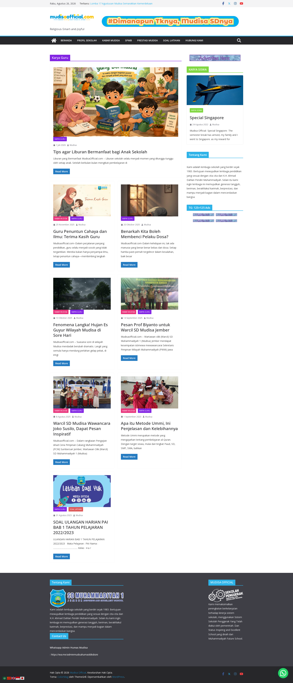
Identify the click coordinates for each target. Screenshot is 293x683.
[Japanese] (22, 678)
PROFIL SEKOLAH (87, 40)
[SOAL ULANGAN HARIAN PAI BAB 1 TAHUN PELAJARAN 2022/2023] (82, 491)
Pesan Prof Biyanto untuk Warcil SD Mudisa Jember (145, 327)
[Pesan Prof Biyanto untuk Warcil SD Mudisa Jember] (149, 294)
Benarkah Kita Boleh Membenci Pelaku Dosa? (144, 233)
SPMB (128, 40)
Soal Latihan (171, 40)
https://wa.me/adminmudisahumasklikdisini (74, 654)
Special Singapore (207, 117)
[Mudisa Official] (54, 40)
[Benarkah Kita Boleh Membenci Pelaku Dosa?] (149, 200)
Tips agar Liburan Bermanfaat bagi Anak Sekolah (100, 152)
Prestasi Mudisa (147, 40)
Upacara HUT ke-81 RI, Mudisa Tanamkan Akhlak (117, 3)
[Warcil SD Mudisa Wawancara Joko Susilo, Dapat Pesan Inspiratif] (82, 392)
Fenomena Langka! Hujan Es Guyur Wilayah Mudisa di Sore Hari (80, 330)
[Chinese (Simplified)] (9, 678)
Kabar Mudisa (111, 40)
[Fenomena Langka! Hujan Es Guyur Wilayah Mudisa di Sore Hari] (82, 294)
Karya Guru (60, 139)
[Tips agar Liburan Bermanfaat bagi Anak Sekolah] (115, 102)
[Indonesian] (18, 678)
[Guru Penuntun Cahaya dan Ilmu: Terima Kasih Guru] (82, 200)
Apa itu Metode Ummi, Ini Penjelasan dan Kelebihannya (149, 425)
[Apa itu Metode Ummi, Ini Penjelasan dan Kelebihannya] (149, 392)
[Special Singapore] (215, 90)
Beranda (66, 40)
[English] (13, 678)
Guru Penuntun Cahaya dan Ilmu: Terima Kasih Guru (80, 233)
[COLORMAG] (86, 591)
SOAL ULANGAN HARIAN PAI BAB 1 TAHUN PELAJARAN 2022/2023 (80, 527)
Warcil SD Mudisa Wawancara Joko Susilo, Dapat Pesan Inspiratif (81, 428)
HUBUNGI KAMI (194, 40)
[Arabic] (5, 678)
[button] (283, 673)
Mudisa (73, 145)
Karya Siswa (196, 110)
